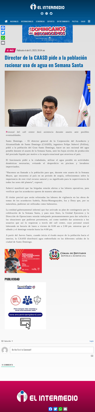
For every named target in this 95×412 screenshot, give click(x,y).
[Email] (2, 42)
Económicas (40, 21)
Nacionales (14, 21)
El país (10, 50)
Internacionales (27, 21)
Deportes (50, 21)
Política (75, 21)
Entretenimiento (63, 21)
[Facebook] (2, 27)
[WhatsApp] (2, 37)
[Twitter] (2, 32)
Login (91, 341)
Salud (83, 21)
